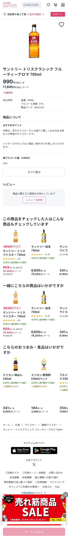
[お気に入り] (48, 5)
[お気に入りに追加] (61, 24)
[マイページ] (63, 5)
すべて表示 (34, 172)
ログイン (58, 14)
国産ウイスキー (50, 425)
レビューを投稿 (34, 200)
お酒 (17, 425)
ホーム (6, 425)
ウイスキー (31, 425)
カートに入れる (34, 532)
